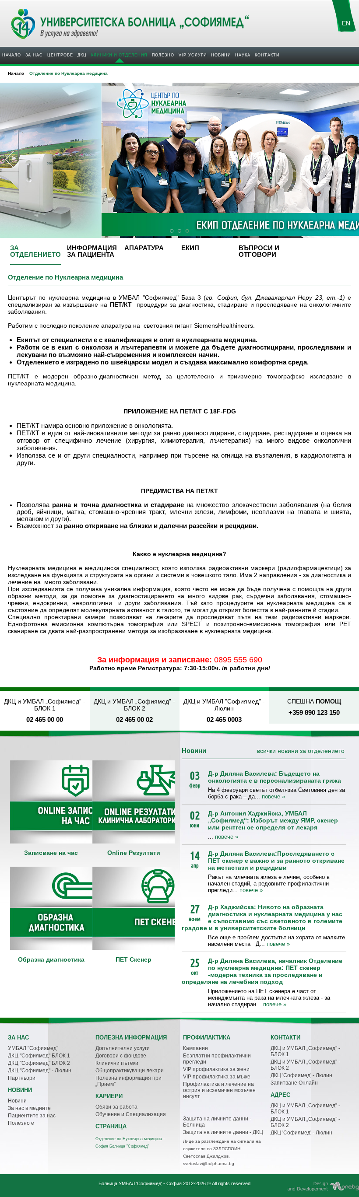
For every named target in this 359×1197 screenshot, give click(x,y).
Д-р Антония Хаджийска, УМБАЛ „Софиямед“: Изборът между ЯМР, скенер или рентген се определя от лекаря (273, 820)
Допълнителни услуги (122, 1048)
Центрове (60, 55)
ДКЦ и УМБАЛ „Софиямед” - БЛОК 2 (305, 1065)
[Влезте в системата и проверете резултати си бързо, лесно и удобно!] (133, 802)
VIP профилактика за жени (216, 1069)
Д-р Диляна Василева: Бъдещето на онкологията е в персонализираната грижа (274, 777)
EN (346, 23)
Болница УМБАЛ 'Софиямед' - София (140, 1183)
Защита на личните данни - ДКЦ (223, 1132)
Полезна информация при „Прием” (128, 1081)
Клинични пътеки (116, 1063)
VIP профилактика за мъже (216, 1077)
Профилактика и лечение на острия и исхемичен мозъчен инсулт (219, 1090)
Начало (11, 55)
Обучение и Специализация (130, 1114)
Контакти (267, 55)
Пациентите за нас (32, 1116)
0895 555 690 (238, 659)
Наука (242, 55)
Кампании (195, 1048)
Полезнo (163, 55)
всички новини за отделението (301, 750)
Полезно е (21, 1123)
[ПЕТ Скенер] (133, 908)
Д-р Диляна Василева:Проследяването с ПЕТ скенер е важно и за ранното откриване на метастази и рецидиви (276, 860)
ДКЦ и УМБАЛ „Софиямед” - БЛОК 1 (305, 1051)
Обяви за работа (116, 1107)
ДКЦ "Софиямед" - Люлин (39, 1071)
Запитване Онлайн (294, 1083)
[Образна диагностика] (51, 908)
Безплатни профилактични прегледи (217, 1059)
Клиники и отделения (119, 55)
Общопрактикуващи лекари (129, 1071)
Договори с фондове (120, 1056)
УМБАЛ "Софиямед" (33, 1048)
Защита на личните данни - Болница (217, 1122)
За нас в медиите (29, 1108)
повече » (273, 796)
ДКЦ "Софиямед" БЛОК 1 (39, 1056)
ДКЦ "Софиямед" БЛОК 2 (39, 1063)
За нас (34, 55)
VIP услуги (193, 55)
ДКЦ (82, 55)
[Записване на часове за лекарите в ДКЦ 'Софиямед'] (51, 802)
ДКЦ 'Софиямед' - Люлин (301, 1075)
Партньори (21, 1078)
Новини (221, 55)
